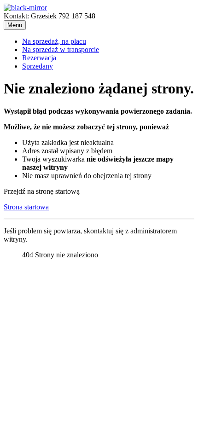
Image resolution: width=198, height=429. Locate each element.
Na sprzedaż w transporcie (60, 49)
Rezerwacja (39, 58)
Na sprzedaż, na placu (54, 41)
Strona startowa (26, 207)
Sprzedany (37, 66)
